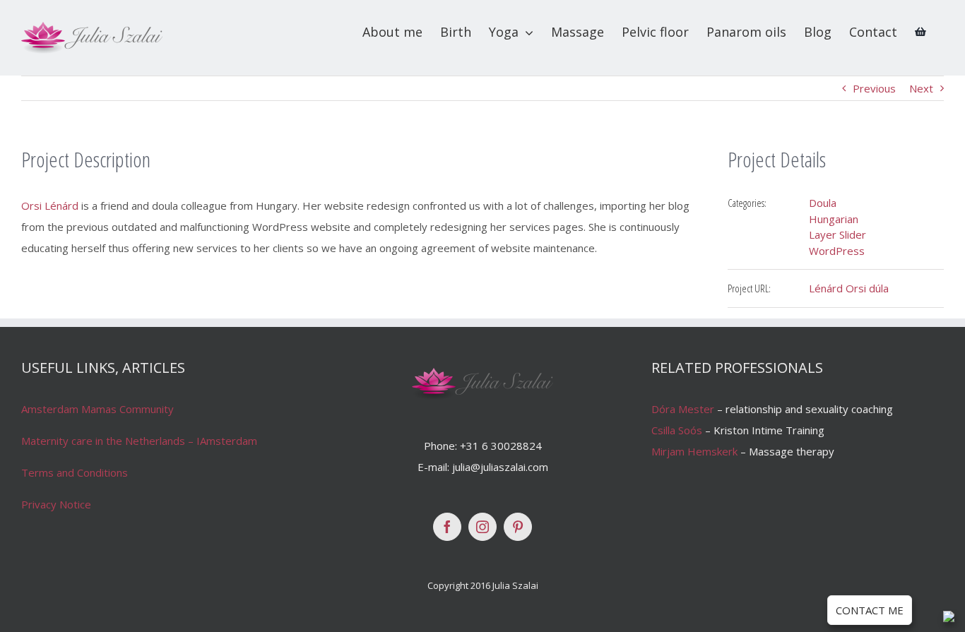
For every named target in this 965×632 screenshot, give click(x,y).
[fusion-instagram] (482, 527)
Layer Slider (837, 234)
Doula (822, 203)
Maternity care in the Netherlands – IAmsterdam (139, 441)
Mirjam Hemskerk (694, 451)
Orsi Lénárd (49, 205)
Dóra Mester (682, 409)
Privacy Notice (56, 504)
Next (921, 88)
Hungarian (833, 219)
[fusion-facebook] (447, 527)
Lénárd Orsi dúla (849, 288)
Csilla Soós (676, 430)
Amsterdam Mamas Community (97, 409)
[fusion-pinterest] (518, 527)
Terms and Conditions (74, 472)
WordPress (837, 251)
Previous (874, 88)
